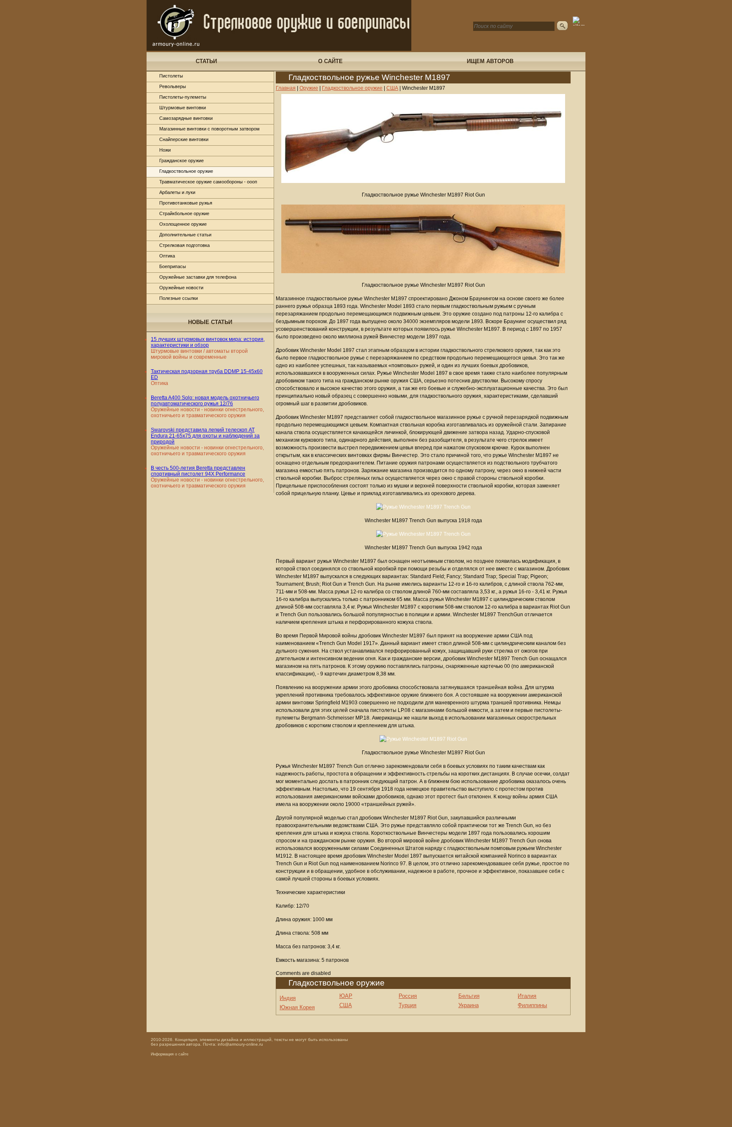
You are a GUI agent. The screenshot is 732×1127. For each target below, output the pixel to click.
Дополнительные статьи (185, 234)
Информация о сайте (170, 1054)
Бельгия (469, 996)
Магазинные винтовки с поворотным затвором (209, 128)
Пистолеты (171, 75)
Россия (408, 996)
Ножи (165, 149)
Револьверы (172, 86)
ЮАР (345, 996)
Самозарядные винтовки (186, 118)
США (345, 1005)
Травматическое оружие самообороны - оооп (208, 181)
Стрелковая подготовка (184, 245)
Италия (527, 996)
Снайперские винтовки (183, 139)
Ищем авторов (490, 61)
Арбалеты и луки (177, 192)
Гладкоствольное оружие (186, 171)
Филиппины (532, 1005)
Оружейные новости (181, 287)
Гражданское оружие (181, 160)
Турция (407, 1005)
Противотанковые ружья (185, 202)
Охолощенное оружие (183, 224)
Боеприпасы (172, 266)
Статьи (206, 61)
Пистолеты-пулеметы (182, 97)
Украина (468, 1005)
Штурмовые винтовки (182, 107)
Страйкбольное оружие (184, 213)
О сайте (330, 61)
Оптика (167, 255)
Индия (288, 998)
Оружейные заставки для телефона (197, 277)
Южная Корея (297, 1007)
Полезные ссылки (178, 298)
